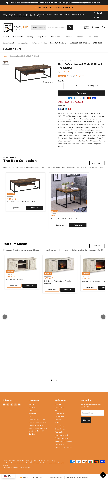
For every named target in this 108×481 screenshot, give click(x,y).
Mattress (80, 37)
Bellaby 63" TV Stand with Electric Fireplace (57, 282)
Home (5, 56)
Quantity (61, 81)
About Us (12, 14)
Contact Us (20, 14)
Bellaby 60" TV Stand (14, 279)
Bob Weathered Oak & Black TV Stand (21, 201)
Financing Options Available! (71, 102)
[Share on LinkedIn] (66, 109)
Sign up (86, 420)
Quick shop (16, 208)
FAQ (35, 14)
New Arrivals (17, 37)
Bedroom (69, 37)
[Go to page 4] (56, 380)
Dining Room (56, 37)
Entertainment (8, 43)
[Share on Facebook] (59, 109)
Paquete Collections (58, 43)
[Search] (70, 27)
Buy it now (81, 93)
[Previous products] (5, 316)
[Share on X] (62, 109)
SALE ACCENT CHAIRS (12, 49)
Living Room (41, 37)
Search (5, 14)
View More (96, 163)
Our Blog (37, 16)
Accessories (23, 43)
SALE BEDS (97, 43)
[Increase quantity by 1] (76, 86)
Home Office (93, 37)
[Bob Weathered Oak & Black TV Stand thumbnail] (5, 62)
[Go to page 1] (51, 380)
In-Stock (6, 37)
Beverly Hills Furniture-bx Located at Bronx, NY (69, 14)
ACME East (64, 72)
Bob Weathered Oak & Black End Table (65, 219)
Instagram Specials (39, 43)
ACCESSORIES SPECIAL (80, 43)
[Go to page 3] (54, 380)
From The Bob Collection (66, 61)
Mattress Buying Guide (45, 14)
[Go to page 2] (53, 380)
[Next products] (103, 316)
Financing (28, 14)
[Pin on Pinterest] (69, 109)
